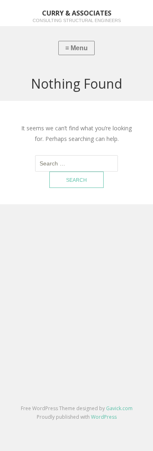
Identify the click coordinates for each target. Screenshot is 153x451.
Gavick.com (119, 408)
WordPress (104, 416)
